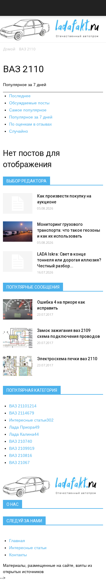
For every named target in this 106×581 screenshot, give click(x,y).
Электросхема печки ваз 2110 (67, 358)
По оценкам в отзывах (30, 124)
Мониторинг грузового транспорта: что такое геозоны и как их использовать (68, 230)
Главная (17, 540)
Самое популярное (28, 110)
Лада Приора (24, 427)
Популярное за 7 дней (30, 117)
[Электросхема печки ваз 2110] (17, 366)
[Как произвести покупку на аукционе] (17, 203)
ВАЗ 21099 (21, 448)
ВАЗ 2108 (20, 455)
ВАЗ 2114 (21, 413)
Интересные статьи (31, 420)
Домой (9, 49)
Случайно (18, 131)
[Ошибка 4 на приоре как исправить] (17, 309)
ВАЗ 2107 (20, 441)
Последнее (20, 95)
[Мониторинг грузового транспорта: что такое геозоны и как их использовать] (17, 231)
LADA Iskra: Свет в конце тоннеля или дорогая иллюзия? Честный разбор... (69, 260)
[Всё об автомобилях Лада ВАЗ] (53, 30)
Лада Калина (24, 434)
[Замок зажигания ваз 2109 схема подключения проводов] (17, 337)
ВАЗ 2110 (23, 406)
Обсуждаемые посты (29, 103)
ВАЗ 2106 (19, 462)
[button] (98, 8)
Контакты (18, 554)
